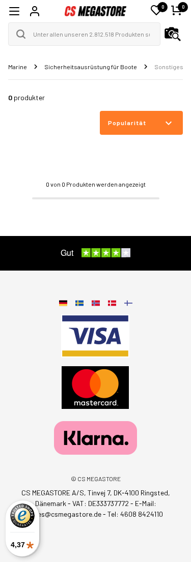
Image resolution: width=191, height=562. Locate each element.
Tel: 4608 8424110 (135, 514)
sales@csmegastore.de (65, 514)
